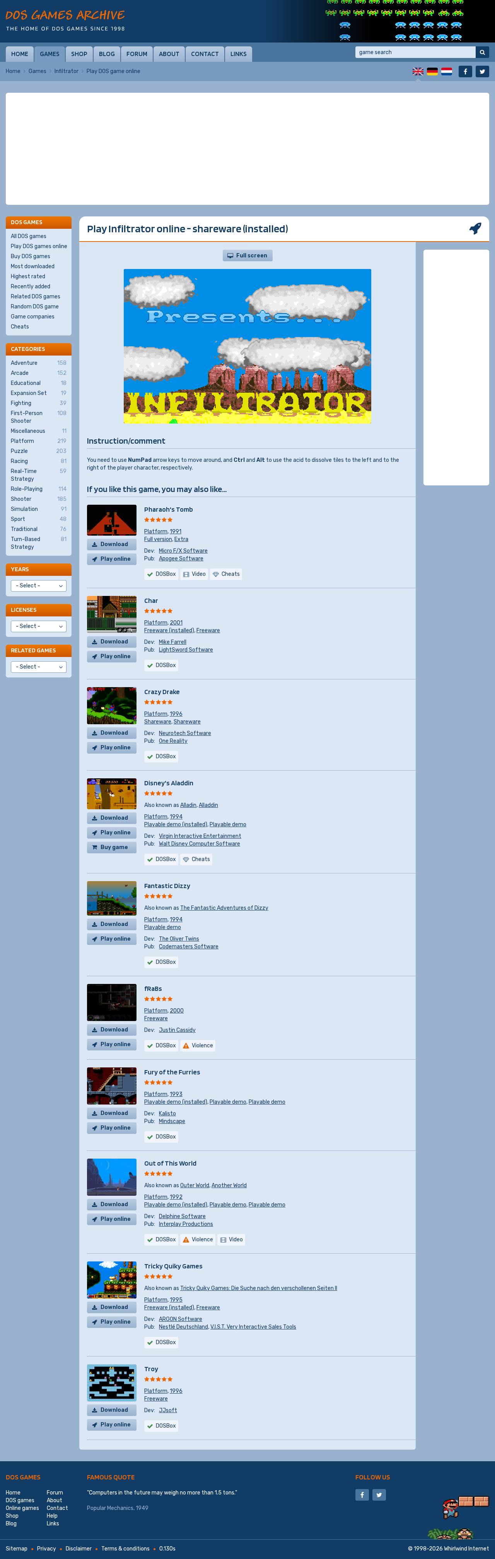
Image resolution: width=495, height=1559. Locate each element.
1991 (175, 531)
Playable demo (228, 824)
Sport (39, 519)
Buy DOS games (30, 256)
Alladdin (208, 805)
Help (52, 1516)
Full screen (251, 255)
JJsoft (168, 1410)
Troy (151, 1369)
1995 (176, 1300)
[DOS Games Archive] (65, 20)
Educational (39, 383)
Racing (39, 461)
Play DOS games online (39, 246)
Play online (116, 559)
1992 (176, 1197)
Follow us (372, 1477)
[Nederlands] (446, 71)
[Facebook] (465, 71)
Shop (79, 54)
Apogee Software (181, 558)
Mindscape (172, 1121)
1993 (176, 1094)
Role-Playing (39, 489)
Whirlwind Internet (466, 1548)
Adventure (39, 363)
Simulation (39, 509)
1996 (176, 714)
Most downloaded (33, 266)
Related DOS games (35, 296)
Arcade (39, 373)
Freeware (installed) (169, 630)
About (169, 54)
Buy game (114, 847)
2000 (177, 1011)
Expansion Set (39, 393)
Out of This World (170, 1163)
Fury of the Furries (172, 1072)
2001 (176, 623)
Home (19, 54)
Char (151, 600)
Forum (136, 54)
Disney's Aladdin (168, 783)
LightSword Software (186, 650)
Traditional (39, 529)
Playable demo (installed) (175, 824)
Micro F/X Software (183, 551)
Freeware (208, 630)
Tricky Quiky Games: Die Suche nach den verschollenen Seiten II (258, 1288)
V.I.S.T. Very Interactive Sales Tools (253, 1327)
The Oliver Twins (179, 939)
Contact (205, 54)
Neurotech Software (185, 733)
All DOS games (28, 236)
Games (50, 54)
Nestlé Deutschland (183, 1327)
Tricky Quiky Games (173, 1266)
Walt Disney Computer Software (199, 844)
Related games (33, 650)
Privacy (46, 1548)
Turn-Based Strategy (39, 543)
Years (20, 569)
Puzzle (39, 451)
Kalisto (167, 1113)
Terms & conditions (125, 1548)
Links (238, 54)
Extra (181, 539)
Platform (155, 531)
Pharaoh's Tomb (168, 509)
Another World (229, 1185)
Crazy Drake (162, 692)
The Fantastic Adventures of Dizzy (224, 908)
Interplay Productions (186, 1224)
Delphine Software (182, 1216)
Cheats (20, 326)
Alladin (188, 805)
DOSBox (166, 574)
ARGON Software (180, 1319)
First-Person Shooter (39, 417)
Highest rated (28, 276)
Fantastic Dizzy (167, 886)
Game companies (33, 316)
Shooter (39, 499)
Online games (22, 1508)
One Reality (173, 741)
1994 (176, 817)
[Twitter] (482, 71)
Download (114, 544)
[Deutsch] (432, 71)
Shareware (157, 721)
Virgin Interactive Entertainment (200, 836)
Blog (107, 54)
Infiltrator (67, 71)
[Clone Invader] (379, 21)
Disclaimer (79, 1548)
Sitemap (16, 1548)
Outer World (194, 1185)
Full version (158, 539)
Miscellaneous (39, 431)
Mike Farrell (172, 642)
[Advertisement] (247, 149)
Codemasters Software (188, 946)
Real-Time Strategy (39, 475)
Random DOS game (35, 306)
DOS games (23, 1477)
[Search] (482, 52)
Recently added (30, 286)
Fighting (39, 403)
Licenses (23, 609)
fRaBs (153, 988)
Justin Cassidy (177, 1030)
